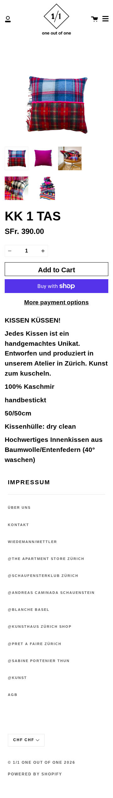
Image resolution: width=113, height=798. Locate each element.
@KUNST (17, 678)
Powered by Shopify (35, 774)
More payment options (56, 302)
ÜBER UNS (19, 507)
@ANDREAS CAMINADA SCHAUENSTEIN (51, 592)
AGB (13, 695)
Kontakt (18, 525)
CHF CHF (23, 740)
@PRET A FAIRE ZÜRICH (35, 644)
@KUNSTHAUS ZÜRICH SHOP (40, 626)
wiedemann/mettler (32, 542)
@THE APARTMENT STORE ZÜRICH (46, 559)
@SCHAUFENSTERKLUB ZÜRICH (43, 576)
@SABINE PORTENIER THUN (39, 661)
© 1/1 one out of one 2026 (41, 762)
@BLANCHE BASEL (29, 609)
